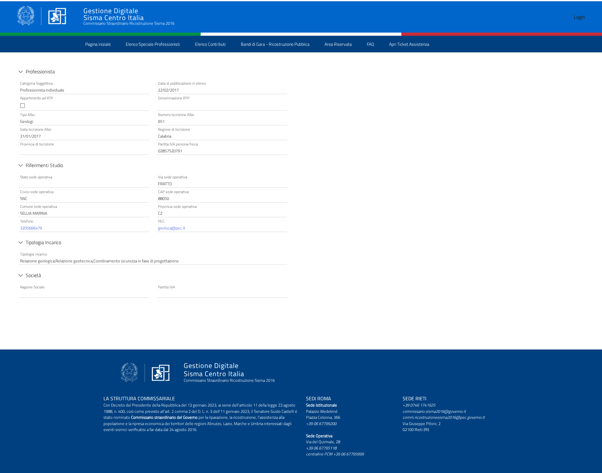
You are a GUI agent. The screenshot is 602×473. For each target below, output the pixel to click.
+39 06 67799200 (321, 423)
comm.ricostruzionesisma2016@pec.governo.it (444, 417)
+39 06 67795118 (321, 448)
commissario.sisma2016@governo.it (434, 411)
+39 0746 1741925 (419, 405)
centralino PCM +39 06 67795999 (335, 454)
